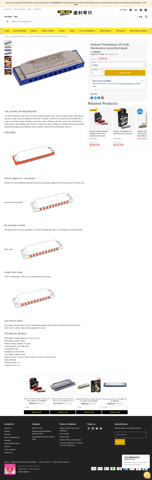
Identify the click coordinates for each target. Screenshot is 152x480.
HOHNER (97, 52)
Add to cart (37, 412)
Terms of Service (44, 462)
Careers (7, 446)
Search (6, 462)
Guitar (62, 31)
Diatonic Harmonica (18, 36)
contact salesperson (127, 83)
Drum (72, 31)
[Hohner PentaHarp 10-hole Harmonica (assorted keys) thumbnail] (8, 43)
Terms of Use (64, 434)
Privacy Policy (64, 437)
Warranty (7, 440)
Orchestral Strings (138, 31)
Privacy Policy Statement (61, 462)
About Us (8, 9)
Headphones (105, 31)
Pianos (33, 31)
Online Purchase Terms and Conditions (24, 462)
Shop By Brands (20, 31)
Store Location (19, 9)
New (16, 17)
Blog (29, 9)
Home (6, 31)
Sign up (120, 442)
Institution (37, 9)
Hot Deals (8, 17)
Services (7, 434)
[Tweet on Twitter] (95, 97)
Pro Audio (120, 31)
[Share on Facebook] (91, 97)
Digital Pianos (48, 31)
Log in (124, 10)
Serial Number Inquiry (12, 443)
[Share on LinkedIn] (98, 97)
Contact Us (8, 452)
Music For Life (37, 428)
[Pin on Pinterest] (102, 97)
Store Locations (9, 449)
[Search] (7, 21)
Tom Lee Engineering (11, 437)
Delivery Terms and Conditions (70, 440)
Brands (6, 431)
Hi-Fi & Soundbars (87, 31)
